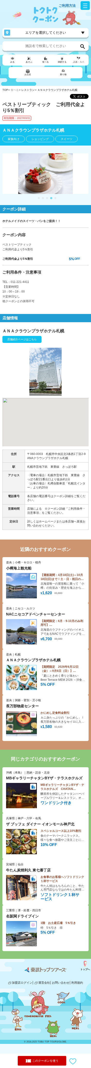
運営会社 (44, 982)
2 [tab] (43, 198)
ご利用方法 (67, 5)
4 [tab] (51, 198)
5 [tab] (55, 198)
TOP (5, 89)
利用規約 (77, 982)
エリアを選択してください (45, 32)
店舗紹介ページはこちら (22, 339)
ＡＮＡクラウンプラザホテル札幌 (57, 89)
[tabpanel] (45, 173)
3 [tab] (47, 198)
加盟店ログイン (22, 982)
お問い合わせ (60, 982)
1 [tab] (38, 198)
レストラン (28, 89)
